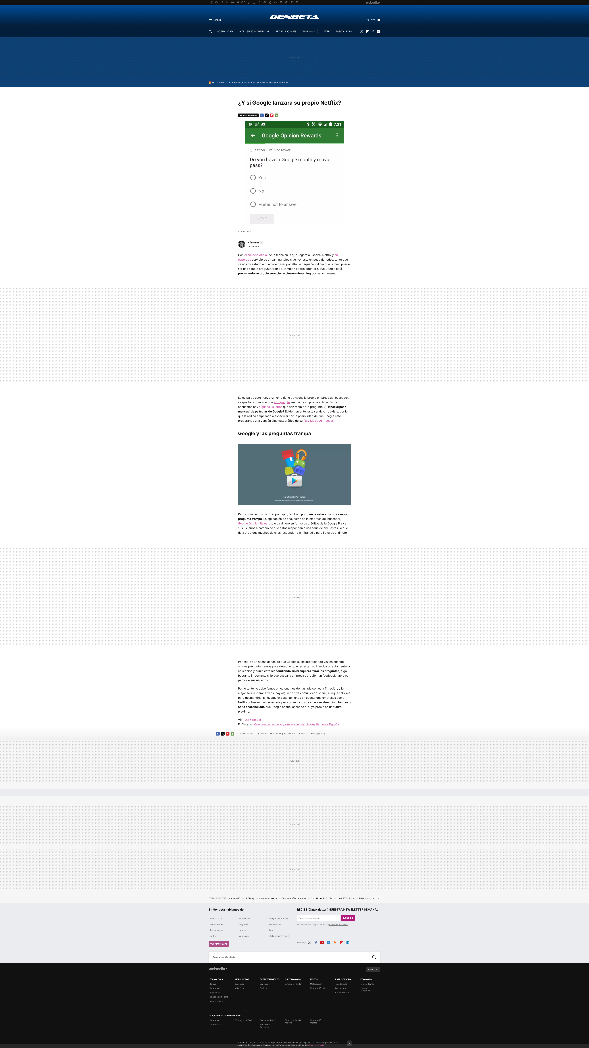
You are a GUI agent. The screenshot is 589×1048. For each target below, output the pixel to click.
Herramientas (216, 924)
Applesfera (215, 992)
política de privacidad (338, 924)
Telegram (378, 31)
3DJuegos (239, 984)
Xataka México (216, 1020)
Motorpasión (316, 984)
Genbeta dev (274, 924)
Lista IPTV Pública (346, 898)
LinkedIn (347, 942)
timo (270, 930)
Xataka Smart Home (219, 997)
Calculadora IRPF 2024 (322, 898)
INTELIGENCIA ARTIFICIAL (254, 31)
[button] (255, 242)
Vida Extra (239, 988)
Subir (371, 969)
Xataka (213, 984)
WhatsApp (244, 936)
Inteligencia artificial (278, 918)
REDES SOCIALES (286, 31)
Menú (217, 20)
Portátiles (238, 82)
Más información (317, 1045)
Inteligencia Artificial (278, 936)
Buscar (374, 957)
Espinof (263, 988)
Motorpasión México (316, 1021)
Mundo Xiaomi (216, 1001)
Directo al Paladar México (293, 1021)
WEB (327, 31)
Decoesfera (340, 988)
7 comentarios (250, 115)
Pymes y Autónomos (365, 989)
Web (252, 733)
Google (263, 733)
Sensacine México (268, 1020)
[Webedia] (218, 969)
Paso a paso (216, 918)
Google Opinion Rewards (255, 523)
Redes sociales (217, 930)
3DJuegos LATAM (243, 1020)
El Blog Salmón (367, 984)
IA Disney (250, 898)
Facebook (373, 31)
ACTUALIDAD (225, 31)
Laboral (242, 930)
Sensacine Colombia (265, 1025)
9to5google (282, 402)
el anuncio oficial (256, 255)
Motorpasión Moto (319, 988)
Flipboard (367, 31)
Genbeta (295, 17)
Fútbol (285, 82)
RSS (335, 942)
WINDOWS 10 (310, 31)
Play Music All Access (318, 420)
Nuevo (371, 20)
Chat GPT (236, 898)
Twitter (361, 31)
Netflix (304, 733)
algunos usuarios (270, 407)
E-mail (276, 115)
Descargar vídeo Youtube (294, 898)
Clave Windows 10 (268, 898)
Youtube (322, 942)
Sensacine (265, 984)
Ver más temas (218, 944)
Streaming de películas (284, 733)
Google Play (319, 733)
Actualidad (244, 918)
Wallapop (273, 82)
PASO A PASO (344, 31)
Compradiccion (342, 992)
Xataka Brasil (215, 1024)
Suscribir (348, 918)
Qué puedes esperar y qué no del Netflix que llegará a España (296, 724)
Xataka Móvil (215, 988)
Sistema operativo (256, 82)
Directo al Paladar (293, 984)
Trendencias (341, 984)
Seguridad (244, 924)
